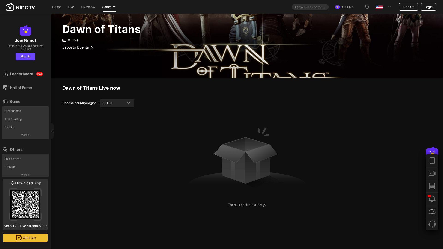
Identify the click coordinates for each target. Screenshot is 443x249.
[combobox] (117, 103)
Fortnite (9, 127)
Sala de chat (12, 158)
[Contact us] (432, 224)
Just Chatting (13, 119)
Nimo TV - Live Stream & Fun (25, 204)
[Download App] (432, 160)
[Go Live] (432, 173)
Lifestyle (9, 167)
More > (25, 134)
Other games (12, 111)
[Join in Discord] (432, 211)
